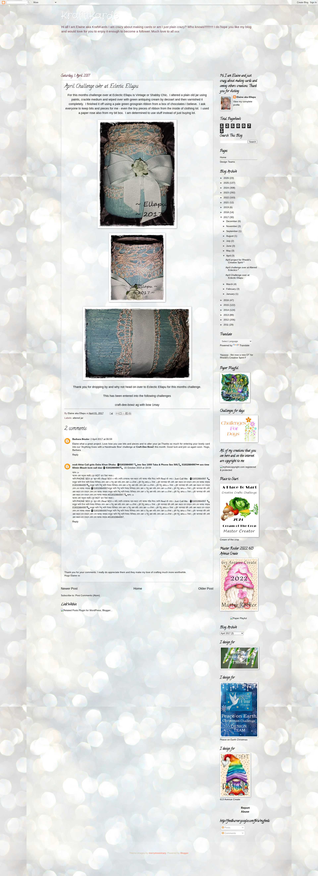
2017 (227, 217)
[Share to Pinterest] (130, 413)
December (232, 221)
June (229, 246)
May (228, 251)
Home (137, 588)
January (230, 294)
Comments (230, 833)
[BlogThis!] (120, 413)
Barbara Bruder (80, 439)
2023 (227, 192)
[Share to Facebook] (126, 413)
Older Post (205, 588)
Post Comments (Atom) (87, 595)
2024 (227, 188)
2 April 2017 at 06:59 (101, 439)
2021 (227, 202)
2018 (227, 212)
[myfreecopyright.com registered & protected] (238, 470)
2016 (227, 300)
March (230, 284)
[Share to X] (123, 413)
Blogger (184, 853)
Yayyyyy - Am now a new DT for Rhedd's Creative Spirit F (236, 356)
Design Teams (227, 162)
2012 (227, 320)
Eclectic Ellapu (122, 95)
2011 (226, 325)
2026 (227, 178)
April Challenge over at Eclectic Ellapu (237, 276)
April (229, 255)
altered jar (78, 418)
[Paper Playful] (238, 618)
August (230, 236)
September (232, 231)
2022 (227, 197)
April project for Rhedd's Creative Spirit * (238, 261)
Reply (75, 454)
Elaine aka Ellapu (246, 97)
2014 (227, 310)
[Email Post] (111, 413)
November (232, 226)
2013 (227, 315)
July (228, 241)
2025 (227, 183)
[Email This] (117, 413)
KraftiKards (90, 16)
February (231, 289)
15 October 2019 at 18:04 (137, 468)
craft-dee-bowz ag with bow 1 (134, 404)
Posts (227, 827)
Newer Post (69, 588)
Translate (244, 345)
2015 (227, 305)
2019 (227, 207)
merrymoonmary (157, 853)
